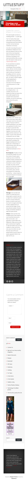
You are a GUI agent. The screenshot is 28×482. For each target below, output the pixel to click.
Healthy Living (10, 382)
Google (7, 281)
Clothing (9, 370)
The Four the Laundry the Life (14, 392)
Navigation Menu (15, 8)
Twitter (12, 281)
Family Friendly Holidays (13, 385)
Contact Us (10, 347)
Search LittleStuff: (10, 337)
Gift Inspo (9, 364)
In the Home (10, 376)
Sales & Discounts (11, 355)
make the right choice (11, 61)
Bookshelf (9, 361)
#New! (8, 32)
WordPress (14, 478)
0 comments (16, 32)
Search (18, 339)
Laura (16, 30)
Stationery (9, 367)
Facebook (10, 281)
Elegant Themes (14, 476)
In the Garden (10, 379)
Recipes (9, 358)
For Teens (9, 373)
